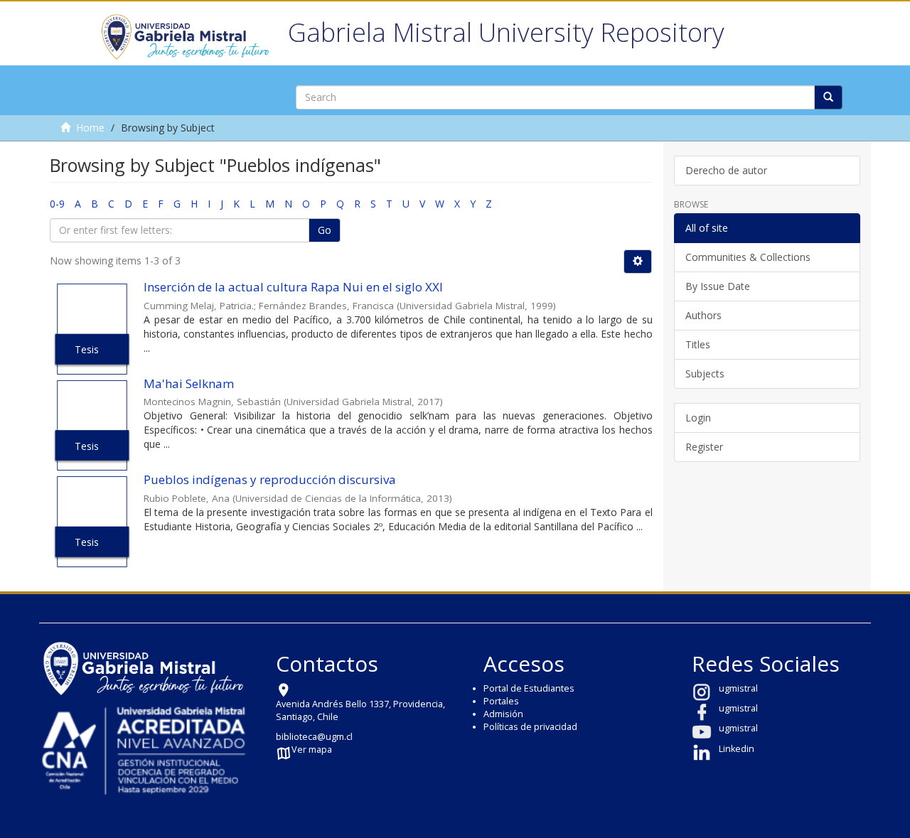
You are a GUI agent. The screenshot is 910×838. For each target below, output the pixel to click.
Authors (703, 315)
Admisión (503, 714)
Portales (501, 701)
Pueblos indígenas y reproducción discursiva (270, 479)
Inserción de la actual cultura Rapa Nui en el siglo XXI (293, 287)
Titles (697, 344)
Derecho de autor (726, 170)
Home (90, 127)
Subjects (704, 373)
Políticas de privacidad (530, 727)
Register (704, 446)
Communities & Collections (747, 257)
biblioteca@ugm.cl (314, 737)
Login (698, 417)
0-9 (57, 203)
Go (324, 230)
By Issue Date (717, 286)
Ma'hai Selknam (189, 383)
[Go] (828, 97)
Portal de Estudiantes (528, 688)
